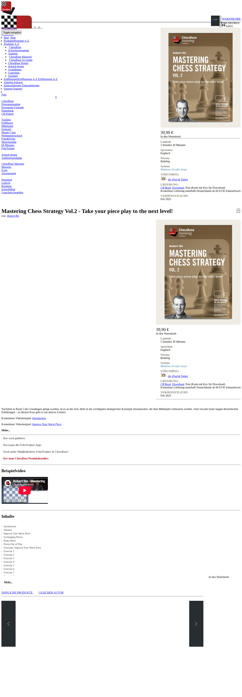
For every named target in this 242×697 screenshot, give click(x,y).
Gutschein (13, 72)
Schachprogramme (18, 50)
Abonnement (8, 173)
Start (13, 37)
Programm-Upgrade (12, 107)
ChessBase (15, 47)
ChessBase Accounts (20, 59)
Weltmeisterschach (11, 135)
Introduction (39, 418)
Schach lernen (16, 66)
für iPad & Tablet (178, 179)
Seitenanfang (9, 28)
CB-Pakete (7, 113)
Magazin (6, 166)
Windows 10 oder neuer (174, 169)
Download (178, 187)
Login (215, 19)
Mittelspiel (7, 126)
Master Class (8, 132)
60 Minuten (7, 145)
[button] (201, 136)
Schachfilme (8, 189)
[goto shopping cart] (223, 25)
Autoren (8, 82)
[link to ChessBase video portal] (163, 179)
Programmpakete (10, 104)
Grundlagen (14, 69)
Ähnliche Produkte (17, 592)
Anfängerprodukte (11, 157)
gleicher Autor (51, 592)
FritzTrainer (8, 148)
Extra (4, 170)
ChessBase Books (18, 63)
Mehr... (5, 430)
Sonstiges (6, 179)
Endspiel (6, 129)
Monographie (8, 142)
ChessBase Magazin (20, 56)
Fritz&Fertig (8, 138)
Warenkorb (231, 18)
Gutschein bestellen (12, 192)
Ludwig (5, 182)
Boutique (6, 186)
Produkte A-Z (11, 44)
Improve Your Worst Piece (46, 424)
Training (13, 53)
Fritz (4, 94)
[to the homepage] (8, 13)
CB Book (166, 187)
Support (8, 88)
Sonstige (13, 75)
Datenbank (7, 110)
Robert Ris (13, 215)
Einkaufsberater (13, 85)
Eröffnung (7, 122)
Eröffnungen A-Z (47, 79)
